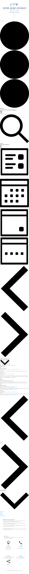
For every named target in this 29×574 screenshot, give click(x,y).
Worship (1, 379)
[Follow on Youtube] (8, 567)
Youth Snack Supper (3, 385)
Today (1, 442)
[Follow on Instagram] (9, 567)
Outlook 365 (1, 513)
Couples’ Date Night (3, 368)
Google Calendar (2, 511)
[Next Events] (14, 357)
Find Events (1, 143)
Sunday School (2, 372)
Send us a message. (20, 548)
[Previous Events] (14, 311)
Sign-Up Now (6, 536)
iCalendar (1, 512)
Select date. (11, 365)
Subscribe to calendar (2, 490)
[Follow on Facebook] (6, 567)
